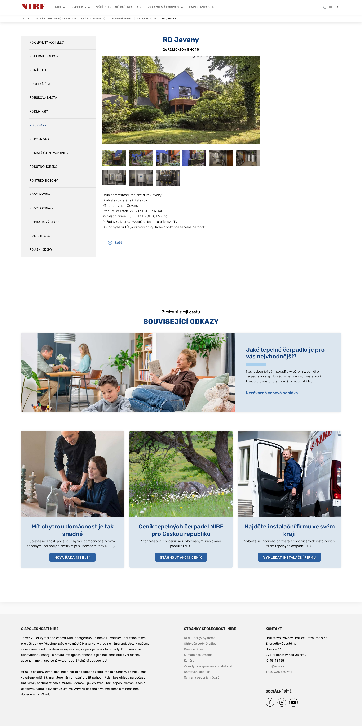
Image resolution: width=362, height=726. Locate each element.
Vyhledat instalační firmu (289, 557)
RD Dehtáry (38, 112)
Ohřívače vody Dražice (200, 643)
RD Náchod (38, 70)
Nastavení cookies (197, 672)
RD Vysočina (39, 194)
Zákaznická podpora (164, 7)
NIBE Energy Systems (199, 638)
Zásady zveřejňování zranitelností (208, 666)
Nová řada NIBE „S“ (72, 557)
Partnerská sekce (203, 7)
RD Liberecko (39, 236)
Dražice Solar (193, 649)
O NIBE (57, 7)
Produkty (79, 7)
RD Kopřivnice (40, 139)
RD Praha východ (44, 222)
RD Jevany (38, 125)
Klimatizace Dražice (198, 655)
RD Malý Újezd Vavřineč (48, 153)
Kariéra (189, 660)
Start (26, 18)
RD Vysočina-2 (41, 208)
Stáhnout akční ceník (181, 557)
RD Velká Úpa (39, 84)
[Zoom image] (181, 143)
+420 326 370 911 (279, 672)
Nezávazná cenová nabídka (272, 392)
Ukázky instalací (93, 18)
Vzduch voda (146, 18)
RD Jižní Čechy (40, 250)
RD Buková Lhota (43, 98)
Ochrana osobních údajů (202, 677)
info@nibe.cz (275, 666)
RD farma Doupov (44, 56)
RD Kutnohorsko (43, 167)
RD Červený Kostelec (46, 43)
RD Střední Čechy (43, 181)
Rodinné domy (121, 18)
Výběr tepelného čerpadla (117, 7)
